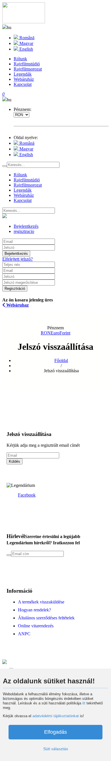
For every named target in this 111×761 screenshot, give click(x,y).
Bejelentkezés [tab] (26, 226)
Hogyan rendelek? (34, 609)
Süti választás (55, 748)
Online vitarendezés (36, 625)
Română (26, 37)
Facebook (27, 495)
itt (83, 703)
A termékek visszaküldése (41, 601)
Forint (64, 332)
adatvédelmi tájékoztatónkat (55, 716)
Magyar (25, 43)
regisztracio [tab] (24, 231)
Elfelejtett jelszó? (17, 259)
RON (46, 332)
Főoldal (61, 360)
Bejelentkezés (16, 253)
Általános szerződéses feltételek (46, 617)
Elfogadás (55, 732)
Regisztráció (15, 288)
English (25, 49)
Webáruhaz (17, 305)
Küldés (14, 461)
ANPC (24, 633)
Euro (55, 332)
